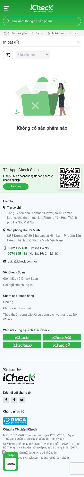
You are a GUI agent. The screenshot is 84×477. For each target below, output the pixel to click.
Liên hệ (8, 302)
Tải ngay (16, 186)
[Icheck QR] (62, 337)
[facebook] (6, 400)
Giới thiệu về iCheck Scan (20, 278)
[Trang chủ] (42, 8)
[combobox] (33, 55)
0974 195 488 (17, 253)
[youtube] (22, 400)
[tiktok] (14, 400)
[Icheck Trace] (22, 345)
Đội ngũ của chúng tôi (18, 285)
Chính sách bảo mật (17, 308)
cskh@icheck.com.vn (22, 261)
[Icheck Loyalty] (62, 345)
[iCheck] (22, 337)
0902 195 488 (17, 248)
